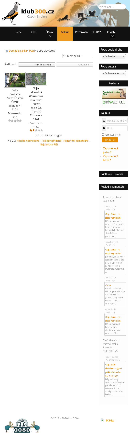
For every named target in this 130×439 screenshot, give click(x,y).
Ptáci (32, 50)
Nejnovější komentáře (75, 140)
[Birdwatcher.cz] (114, 101)
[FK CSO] (114, 92)
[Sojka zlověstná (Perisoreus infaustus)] (36, 79)
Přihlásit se (110, 139)
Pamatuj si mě (112, 134)
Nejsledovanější (49, 144)
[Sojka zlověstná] (15, 80)
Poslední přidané (51, 140)
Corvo (108, 285)
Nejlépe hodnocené (28, 140)
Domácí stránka (18, 50)
